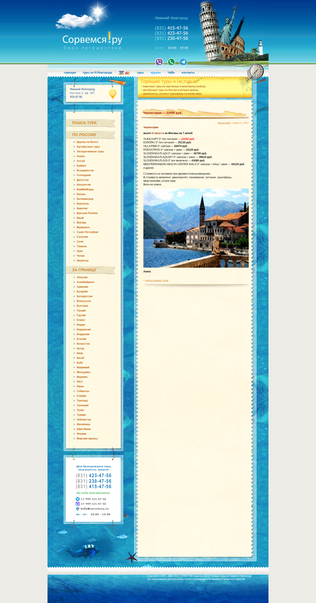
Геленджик (84, 175)
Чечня (80, 255)
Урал (80, 251)
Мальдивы (84, 372)
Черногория (223, 123)
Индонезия (84, 329)
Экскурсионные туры (90, 151)
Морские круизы (87, 438)
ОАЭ (80, 381)
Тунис (80, 410)
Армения (82, 286)
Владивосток (85, 170)
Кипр (80, 353)
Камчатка (83, 203)
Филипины (83, 424)
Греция (81, 310)
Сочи (80, 241)
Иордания (83, 334)
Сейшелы (83, 391)
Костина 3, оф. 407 (82, 92)
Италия (81, 339)
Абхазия (82, 277)
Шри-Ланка (84, 429)
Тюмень (82, 246)
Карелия (82, 208)
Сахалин (82, 236)
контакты (188, 72)
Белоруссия (84, 296)
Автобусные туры (88, 146)
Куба (80, 362)
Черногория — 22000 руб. (162, 112)
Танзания (83, 405)
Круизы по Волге (87, 142)
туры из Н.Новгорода (97, 72)
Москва (81, 222)
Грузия (81, 315)
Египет (81, 320)
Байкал (81, 165)
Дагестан (83, 179)
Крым (80, 217)
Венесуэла (84, 301)
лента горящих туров (156, 280)
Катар (80, 348)
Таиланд (82, 400)
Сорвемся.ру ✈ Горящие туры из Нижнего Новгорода (222, 576)
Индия (81, 324)
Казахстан (83, 343)
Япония (81, 433)
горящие (70, 72)
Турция (81, 414)
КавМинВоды (85, 189)
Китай (80, 357)
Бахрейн (82, 291)
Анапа (81, 156)
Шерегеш (83, 260)
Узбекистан (84, 419)
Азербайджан (85, 282)
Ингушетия (84, 184)
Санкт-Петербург (87, 232)
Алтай (81, 160)
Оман (80, 386)
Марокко (82, 376)
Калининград (85, 198)
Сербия (81, 395)
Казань (81, 194)
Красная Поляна (87, 213)
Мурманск (83, 227)
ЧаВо (171, 72)
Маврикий (83, 367)
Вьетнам (82, 305)
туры (140, 72)
